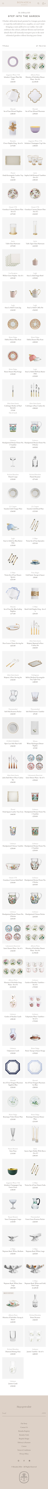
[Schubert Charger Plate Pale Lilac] (13, 61)
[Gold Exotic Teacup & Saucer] (35, 559)
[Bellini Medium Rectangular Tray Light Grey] (35, 662)
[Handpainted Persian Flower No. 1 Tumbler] (35, 796)
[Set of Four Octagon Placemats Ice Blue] (35, 1067)
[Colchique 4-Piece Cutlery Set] (35, 390)
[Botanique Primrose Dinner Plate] (35, 1101)
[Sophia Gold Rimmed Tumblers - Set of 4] (35, 160)
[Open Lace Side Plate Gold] (13, 728)
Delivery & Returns (24, 1442)
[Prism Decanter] (35, 1302)
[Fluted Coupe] (13, 461)
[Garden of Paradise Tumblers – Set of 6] (35, 967)
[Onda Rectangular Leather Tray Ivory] (13, 160)
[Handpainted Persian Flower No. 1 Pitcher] (35, 864)
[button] (38, 3)
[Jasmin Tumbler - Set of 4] (35, 1336)
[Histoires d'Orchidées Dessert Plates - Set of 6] (35, 933)
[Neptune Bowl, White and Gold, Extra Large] (35, 1268)
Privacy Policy (24, 1454)
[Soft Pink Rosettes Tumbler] (35, 696)
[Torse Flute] (13, 1135)
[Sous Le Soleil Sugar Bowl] (35, 260)
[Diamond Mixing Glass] (13, 1336)
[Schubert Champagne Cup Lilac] (35, 128)
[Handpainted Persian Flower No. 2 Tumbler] (35, 830)
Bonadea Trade (24, 1435)
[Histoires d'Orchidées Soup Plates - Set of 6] (13, 967)
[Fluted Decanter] (35, 461)
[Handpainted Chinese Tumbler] (13, 830)
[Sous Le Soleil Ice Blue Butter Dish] (13, 525)
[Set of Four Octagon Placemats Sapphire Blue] (13, 1067)
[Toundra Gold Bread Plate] (35, 493)
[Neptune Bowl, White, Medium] (13, 1236)
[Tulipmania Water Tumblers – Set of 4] (35, 1001)
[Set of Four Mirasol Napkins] (13, 96)
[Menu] (5, 3)
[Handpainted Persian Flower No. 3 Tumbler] (13, 427)
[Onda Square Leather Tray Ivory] (13, 796)
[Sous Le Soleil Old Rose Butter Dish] (35, 356)
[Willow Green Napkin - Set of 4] (13, 260)
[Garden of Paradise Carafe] (13, 1001)
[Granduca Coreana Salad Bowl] (13, 864)
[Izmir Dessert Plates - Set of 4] (13, 933)
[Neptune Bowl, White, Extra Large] (13, 1268)
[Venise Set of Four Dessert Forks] (35, 1169)
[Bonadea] (24, 3)
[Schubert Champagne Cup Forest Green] (13, 1169)
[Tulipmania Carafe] (13, 1035)
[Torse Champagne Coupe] (13, 1204)
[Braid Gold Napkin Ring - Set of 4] (35, 593)
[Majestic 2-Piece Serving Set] (13, 662)
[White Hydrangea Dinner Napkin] (35, 728)
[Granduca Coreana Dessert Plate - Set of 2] (35, 194)
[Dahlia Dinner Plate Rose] (13, 324)
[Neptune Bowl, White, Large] (35, 1236)
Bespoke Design (24, 1438)
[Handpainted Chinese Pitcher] (35, 898)
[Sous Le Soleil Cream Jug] (13, 292)
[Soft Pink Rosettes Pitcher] (13, 696)
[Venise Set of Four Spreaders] (35, 525)
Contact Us (24, 1427)
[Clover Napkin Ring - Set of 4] (13, 128)
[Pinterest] (29, 1460)
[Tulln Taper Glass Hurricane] (35, 228)
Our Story (24, 1423)
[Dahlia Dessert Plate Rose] (35, 324)
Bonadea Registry (24, 1431)
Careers (24, 1446)
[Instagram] (18, 1460)
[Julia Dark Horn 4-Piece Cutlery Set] (13, 762)
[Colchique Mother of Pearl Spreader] (13, 390)
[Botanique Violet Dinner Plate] (13, 1101)
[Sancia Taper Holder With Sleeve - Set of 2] (35, 1135)
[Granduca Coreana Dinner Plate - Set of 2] (13, 194)
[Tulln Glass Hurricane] (13, 228)
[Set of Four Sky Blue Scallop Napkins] (13, 593)
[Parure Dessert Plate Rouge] (13, 356)
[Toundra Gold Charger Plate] (13, 493)
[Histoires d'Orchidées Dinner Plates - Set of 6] (35, 61)
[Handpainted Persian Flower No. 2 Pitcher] (13, 898)
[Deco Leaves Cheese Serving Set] (13, 627)
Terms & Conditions (24, 1450)
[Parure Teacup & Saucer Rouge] (35, 1035)
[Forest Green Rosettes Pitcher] (35, 1204)
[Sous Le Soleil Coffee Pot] (35, 292)
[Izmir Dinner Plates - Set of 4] (35, 762)
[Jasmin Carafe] (13, 1368)
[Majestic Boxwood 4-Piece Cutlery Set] (35, 627)
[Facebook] (24, 1460)
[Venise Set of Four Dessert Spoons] (13, 559)
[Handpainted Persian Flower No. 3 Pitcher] (35, 427)
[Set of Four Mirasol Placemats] (35, 96)
